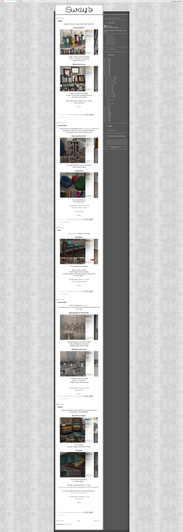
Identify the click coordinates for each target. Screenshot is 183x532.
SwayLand (106, 18)
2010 (107, 115)
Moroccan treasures (76, 493)
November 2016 (111, 79)
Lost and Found (62, 125)
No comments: (81, 114)
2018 (107, 72)
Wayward (65, 293)
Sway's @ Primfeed (111, 42)
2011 (107, 114)
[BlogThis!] (87, 115)
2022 (107, 65)
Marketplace (117, 18)
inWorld (111, 18)
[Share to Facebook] (91, 115)
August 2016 (110, 84)
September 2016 (111, 82)
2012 (107, 112)
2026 (107, 58)
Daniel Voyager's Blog (111, 130)
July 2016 (109, 86)
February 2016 (110, 94)
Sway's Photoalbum (111, 39)
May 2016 (109, 89)
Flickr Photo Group (110, 40)
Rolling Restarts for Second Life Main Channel (117, 142)
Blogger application (110, 48)
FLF (64, 117)
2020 (107, 68)
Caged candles (62, 302)
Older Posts (97, 520)
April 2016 (109, 91)
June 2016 (109, 87)
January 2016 (110, 96)
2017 (107, 73)
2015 (107, 107)
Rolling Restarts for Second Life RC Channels (117, 140)
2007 (107, 120)
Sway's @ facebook (111, 44)
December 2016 (111, 77)
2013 (107, 110)
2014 (107, 108)
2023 (107, 63)
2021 (107, 67)
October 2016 (110, 80)
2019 (107, 70)
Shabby (60, 21)
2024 (107, 61)
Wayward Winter (72, 233)
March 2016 (110, 93)
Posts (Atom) (67, 524)
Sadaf (85, 493)
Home (78, 520)
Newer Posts (59, 520)
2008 (107, 119)
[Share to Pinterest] (93, 115)
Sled (59, 230)
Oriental (60, 407)
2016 (107, 75)
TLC (86, 485)
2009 (107, 117)
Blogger (118, 147)
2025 (107, 60)
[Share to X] (89, 115)
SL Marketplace (110, 37)
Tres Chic (85, 305)
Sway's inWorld (110, 35)
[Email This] (85, 115)
